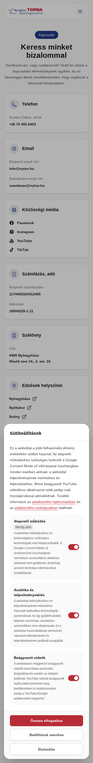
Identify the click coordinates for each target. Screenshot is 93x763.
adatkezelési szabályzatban (36, 508)
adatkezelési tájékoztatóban (54, 502)
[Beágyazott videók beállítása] (73, 678)
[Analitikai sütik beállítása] (73, 615)
